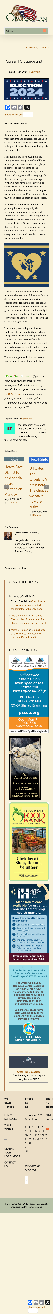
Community (26, 418)
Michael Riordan (19, 615)
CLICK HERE (12, 393)
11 (33, 1131)
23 (26, 1139)
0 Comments (13, 502)
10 (29, 1131)
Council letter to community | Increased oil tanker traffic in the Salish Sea (28, 605)
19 (36, 1135)
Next (43, 47)
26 (36, 1139)
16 (26, 1135)
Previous (33, 47)
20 (39, 1135)
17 (29, 1135)
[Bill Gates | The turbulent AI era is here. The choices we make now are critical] (39, 459)
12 (36, 1131)
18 (33, 1135)
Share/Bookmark (13, 114)
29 (46, 1139)
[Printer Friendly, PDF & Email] (16, 376)
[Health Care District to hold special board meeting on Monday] (14, 458)
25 (33, 1139)
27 (39, 1139)
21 (42, 1135)
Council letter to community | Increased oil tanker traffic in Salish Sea (28, 633)
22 (46, 1135)
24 (29, 1139)
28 (42, 1139)
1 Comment (34, 71)
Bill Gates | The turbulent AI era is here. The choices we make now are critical (28, 619)
